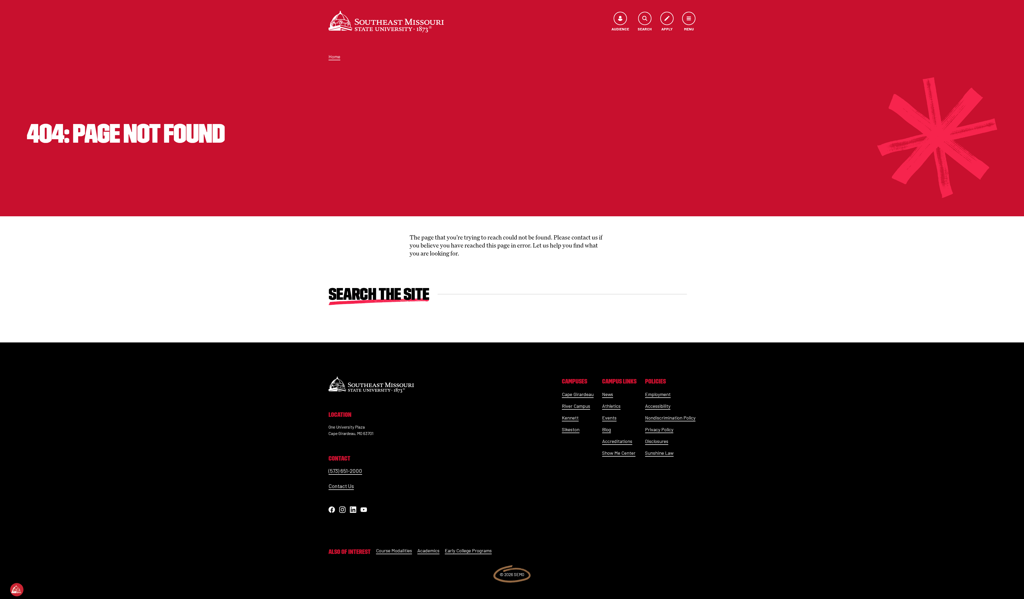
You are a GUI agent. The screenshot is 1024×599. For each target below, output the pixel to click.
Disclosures (656, 441)
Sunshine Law (659, 453)
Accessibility (657, 406)
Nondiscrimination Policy (670, 418)
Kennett (570, 418)
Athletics (611, 406)
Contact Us (341, 486)
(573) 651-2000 (345, 471)
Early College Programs (468, 550)
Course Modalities (394, 550)
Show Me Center (618, 453)
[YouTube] (364, 509)
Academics (428, 550)
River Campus (576, 406)
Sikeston (570, 429)
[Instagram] (342, 509)
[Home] (386, 22)
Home (334, 56)
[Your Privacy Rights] (16, 589)
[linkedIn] (353, 509)
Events (609, 418)
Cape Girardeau (578, 394)
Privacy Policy (659, 429)
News (607, 394)
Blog (606, 429)
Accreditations (617, 441)
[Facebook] (332, 509)
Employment (658, 394)
